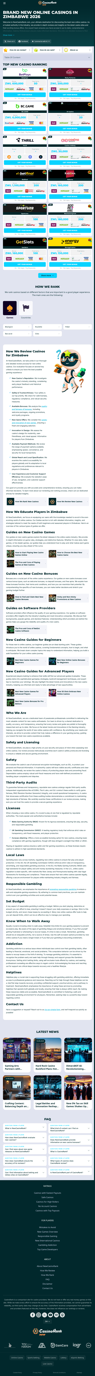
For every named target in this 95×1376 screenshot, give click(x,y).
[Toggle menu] (4, 3)
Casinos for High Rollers (47, 1204)
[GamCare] (59, 1348)
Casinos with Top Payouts (47, 1213)
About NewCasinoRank (47, 1269)
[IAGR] (76, 1348)
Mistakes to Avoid (47, 1230)
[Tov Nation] (26, 1348)
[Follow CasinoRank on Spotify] (55, 1317)
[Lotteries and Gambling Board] (9, 1348)
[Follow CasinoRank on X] (44, 1317)
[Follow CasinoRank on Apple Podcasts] (61, 1317)
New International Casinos (47, 1243)
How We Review (47, 1273)
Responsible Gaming (47, 1239)
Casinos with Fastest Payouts (47, 1195)
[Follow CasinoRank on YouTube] (50, 1317)
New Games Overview (47, 1234)
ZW (46, 1324)
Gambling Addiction (47, 1247)
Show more (46, 275)
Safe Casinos (47, 1200)
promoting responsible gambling (63, 889)
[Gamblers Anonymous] (41, 1348)
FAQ (47, 1282)
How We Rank (47, 1277)
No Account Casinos (47, 1209)
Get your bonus (25, 95)
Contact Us (47, 1291)
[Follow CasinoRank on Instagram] (38, 1317)
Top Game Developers (47, 1252)
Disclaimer (47, 1286)
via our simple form (52, 1010)
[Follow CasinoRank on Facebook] (32, 1317)
